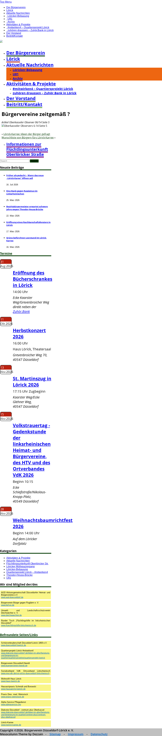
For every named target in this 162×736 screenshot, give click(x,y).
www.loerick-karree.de (11, 725)
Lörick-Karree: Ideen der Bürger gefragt (26, 134)
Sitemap (55, 734)
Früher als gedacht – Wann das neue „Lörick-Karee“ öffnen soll (25, 177)
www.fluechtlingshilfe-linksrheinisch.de (18, 625)
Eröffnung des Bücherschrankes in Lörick (32, 279)
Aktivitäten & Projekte (18, 24)
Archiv (11, 21)
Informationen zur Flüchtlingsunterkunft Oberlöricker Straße (27, 149)
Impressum (75, 734)
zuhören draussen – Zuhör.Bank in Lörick (31, 30)
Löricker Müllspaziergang (20, 566)
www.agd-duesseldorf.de (12, 597)
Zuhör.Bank (21, 311)
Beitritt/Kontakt (14, 36)
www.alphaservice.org (11, 704)
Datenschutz (99, 734)
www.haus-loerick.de (10, 681)
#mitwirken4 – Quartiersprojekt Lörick (28, 27)
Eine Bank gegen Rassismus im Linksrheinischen (21, 192)
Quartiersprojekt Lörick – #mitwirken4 (27, 572)
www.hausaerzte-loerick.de (13, 689)
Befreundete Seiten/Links (19, 635)
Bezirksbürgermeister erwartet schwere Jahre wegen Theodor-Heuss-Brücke (27, 208)
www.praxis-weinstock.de (12, 696)
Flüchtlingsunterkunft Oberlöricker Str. (27, 563)
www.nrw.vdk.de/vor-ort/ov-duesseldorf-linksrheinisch (25, 673)
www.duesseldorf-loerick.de (13, 645)
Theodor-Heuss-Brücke (19, 575)
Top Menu (6, 1)
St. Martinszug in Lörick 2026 (32, 381)
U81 (10, 18)
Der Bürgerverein (16, 7)
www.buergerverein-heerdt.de (14, 665)
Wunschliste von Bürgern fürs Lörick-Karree (28, 137)
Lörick (9, 10)
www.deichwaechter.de (11, 615)
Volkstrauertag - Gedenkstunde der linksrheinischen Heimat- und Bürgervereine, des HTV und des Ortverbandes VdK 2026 (32, 450)
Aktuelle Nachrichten (18, 13)
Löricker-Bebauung (18, 16)
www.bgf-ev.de (7, 605)
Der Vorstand (13, 33)
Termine (6, 253)
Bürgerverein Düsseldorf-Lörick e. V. (22, 45)
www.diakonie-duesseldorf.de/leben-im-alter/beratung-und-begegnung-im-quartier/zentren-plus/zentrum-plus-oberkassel (25, 714)
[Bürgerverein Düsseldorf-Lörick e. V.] (22, 42)
